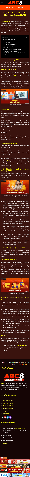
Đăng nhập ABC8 (8, 42)
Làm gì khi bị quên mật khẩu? (11, 51)
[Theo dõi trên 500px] (7, 417)
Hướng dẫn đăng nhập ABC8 (9, 39)
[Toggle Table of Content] (25, 37)
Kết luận (5, 56)
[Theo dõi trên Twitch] (10, 417)
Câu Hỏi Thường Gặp (8, 408)
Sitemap (5, 443)
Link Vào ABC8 (6, 413)
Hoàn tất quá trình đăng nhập (11, 44)
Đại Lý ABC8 (6, 411)
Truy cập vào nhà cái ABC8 (10, 41)
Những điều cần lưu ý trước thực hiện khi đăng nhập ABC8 (14, 46)
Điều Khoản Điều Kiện (8, 403)
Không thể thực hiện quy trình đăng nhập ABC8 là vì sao (15, 53)
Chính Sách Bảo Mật (8, 400)
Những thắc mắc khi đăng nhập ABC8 (12, 49)
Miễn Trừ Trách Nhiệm (8, 406)
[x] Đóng (3, 458)
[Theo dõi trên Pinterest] (5, 417)
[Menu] (2, 2)
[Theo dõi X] (2, 417)
